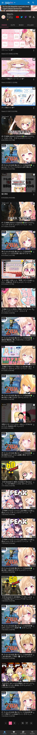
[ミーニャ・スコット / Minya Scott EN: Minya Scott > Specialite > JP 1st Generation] (3, 17)
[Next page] (31, 723)
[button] (10, 2)
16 (22, 723)
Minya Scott (11, 14)
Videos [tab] (4, 25)
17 (27, 723)
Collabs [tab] (30, 25)
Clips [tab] (13, 25)
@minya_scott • (11, 16)
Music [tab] (21, 25)
